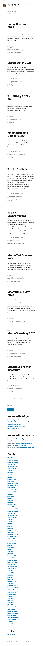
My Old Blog (11, 634)
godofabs (24, 197)
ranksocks (23, 353)
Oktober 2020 (11, 590)
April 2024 (10, 500)
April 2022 (10, 551)
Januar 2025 (11, 481)
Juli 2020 (10, 596)
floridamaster (18, 154)
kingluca (13, 389)
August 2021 (11, 568)
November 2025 (12, 462)
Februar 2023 (11, 530)
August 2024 (11, 492)
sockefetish (9, 49)
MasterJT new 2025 (28, 441)
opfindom (24, 319)
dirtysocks (17, 351)
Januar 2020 (11, 609)
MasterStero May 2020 (21, 333)
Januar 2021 (11, 583)
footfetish (10, 47)
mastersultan (15, 82)
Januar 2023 (11, 532)
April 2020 (10, 603)
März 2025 (10, 477)
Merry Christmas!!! (13, 428)
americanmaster (12, 154)
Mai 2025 (10, 473)
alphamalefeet (11, 351)
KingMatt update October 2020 (17, 134)
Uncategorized (12, 46)
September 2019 (12, 617)
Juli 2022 (10, 545)
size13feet (9, 321)
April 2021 (10, 577)
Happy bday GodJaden (14, 420)
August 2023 (11, 517)
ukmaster (24, 50)
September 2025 (12, 466)
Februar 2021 (11, 581)
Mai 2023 (10, 524)
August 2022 (11, 543)
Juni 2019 (10, 624)
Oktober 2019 (11, 615)
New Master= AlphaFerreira (22, 439)
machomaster (18, 389)
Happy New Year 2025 (20, 445)
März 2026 (10, 458)
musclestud (20, 82)
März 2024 (10, 502)
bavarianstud (11, 240)
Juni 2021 (10, 573)
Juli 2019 (10, 622)
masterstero (18, 119)
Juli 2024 (10, 494)
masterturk (9, 278)
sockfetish (16, 243)
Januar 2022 (11, 558)
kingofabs (19, 199)
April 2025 (10, 475)
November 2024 (12, 485)
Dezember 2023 (12, 509)
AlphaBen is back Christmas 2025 (18, 422)
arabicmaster (11, 81)
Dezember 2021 (12, 560)
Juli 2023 (10, 519)
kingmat (13, 155)
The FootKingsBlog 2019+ (15, 4)
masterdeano (19, 319)
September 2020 (12, 592)
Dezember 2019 (12, 611)
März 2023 (10, 528)
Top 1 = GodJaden (18, 169)
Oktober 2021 (11, 564)
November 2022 (12, 536)
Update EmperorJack (14, 424)
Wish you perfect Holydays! (16, 426)
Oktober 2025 (11, 464)
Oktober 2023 (11, 513)
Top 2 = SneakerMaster (16, 214)
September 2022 (12, 541)
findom (20, 196)
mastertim (23, 199)
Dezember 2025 (12, 460)
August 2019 (11, 620)
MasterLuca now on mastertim (19, 368)
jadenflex (14, 199)
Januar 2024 (11, 507)
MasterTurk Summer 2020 (19, 257)
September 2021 (12, 566)
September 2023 (12, 515)
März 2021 (10, 579)
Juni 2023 (10, 522)
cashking (16, 240)
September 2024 (12, 490)
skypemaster (9, 354)
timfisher (10, 44)
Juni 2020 (10, 598)
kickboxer (9, 389)
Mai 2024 (10, 498)
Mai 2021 (10, 575)
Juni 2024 (10, 496)
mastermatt (21, 155)
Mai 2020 (10, 600)
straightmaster (19, 50)
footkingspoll (19, 117)
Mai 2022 (10, 549)
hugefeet (9, 155)
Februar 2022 (11, 556)
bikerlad (10, 388)
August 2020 (11, 594)
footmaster (15, 47)
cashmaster (16, 196)
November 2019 (12, 613)
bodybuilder (11, 196)
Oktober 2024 (11, 487)
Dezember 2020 (12, 585)
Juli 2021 (10, 571)
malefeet (19, 47)
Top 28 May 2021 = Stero (18, 98)
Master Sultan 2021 (19, 62)
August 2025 (11, 468)
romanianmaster (10, 120)
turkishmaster (10, 280)
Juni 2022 (10, 547)
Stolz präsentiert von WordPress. (24, 641)
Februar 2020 (11, 607)
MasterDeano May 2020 (18, 293)
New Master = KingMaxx (27, 447)
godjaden (19, 197)
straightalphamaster (11, 50)
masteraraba (9, 82)
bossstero (11, 117)
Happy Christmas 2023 (18, 25)
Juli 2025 (10, 470)
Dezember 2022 (12, 534)
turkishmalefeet (21, 278)
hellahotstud (9, 199)
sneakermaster (10, 243)
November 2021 (12, 562)
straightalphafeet (15, 49)
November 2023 (12, 511)
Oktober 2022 (11, 539)
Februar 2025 (11, 479)
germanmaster (10, 241)
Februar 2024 (11, 505)
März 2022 (10, 554)
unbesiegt (24, 321)
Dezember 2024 (12, 483)
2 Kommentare (11, 122)
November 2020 (12, 588)
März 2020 (10, 605)
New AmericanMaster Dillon (24, 443)
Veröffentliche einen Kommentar (15, 52)
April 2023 (10, 526)
